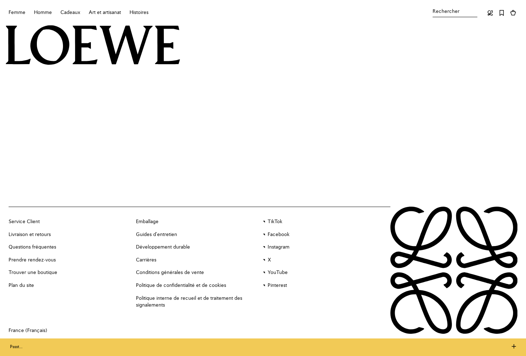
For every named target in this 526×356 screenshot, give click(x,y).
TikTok (275, 221)
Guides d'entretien (156, 234)
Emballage (147, 221)
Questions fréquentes (32, 247)
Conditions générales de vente (170, 272)
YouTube (278, 272)
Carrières (146, 260)
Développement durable (163, 247)
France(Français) (28, 330)
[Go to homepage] (93, 46)
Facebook (278, 234)
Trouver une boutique (33, 272)
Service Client (24, 221)
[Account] (490, 13)
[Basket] (513, 13)
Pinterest (277, 285)
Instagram (278, 247)
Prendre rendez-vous (32, 260)
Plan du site (21, 285)
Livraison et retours (30, 234)
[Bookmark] (501, 13)
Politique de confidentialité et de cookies (181, 285)
